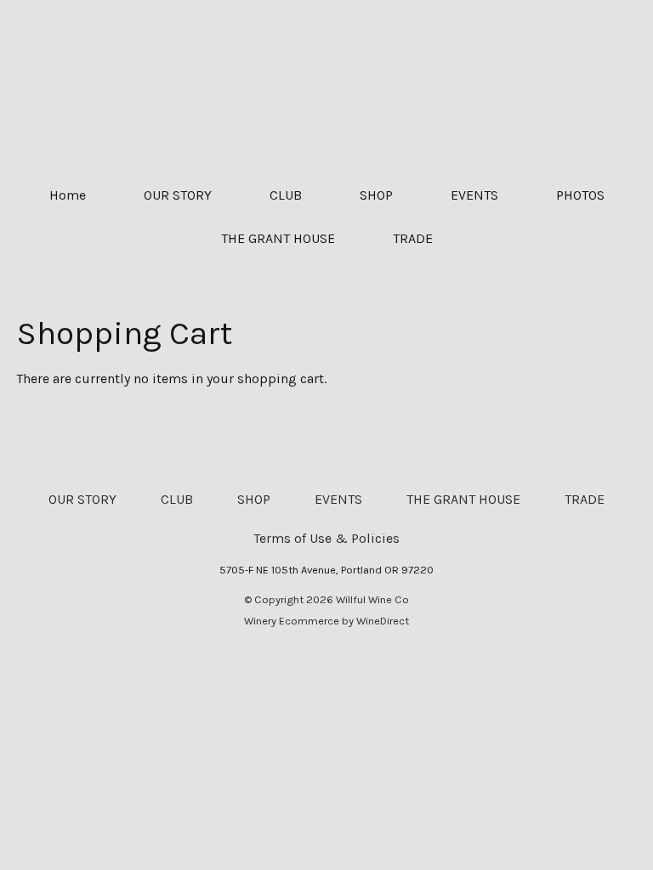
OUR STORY (178, 195)
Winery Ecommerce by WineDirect (326, 620)
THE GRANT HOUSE (278, 238)
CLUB (286, 195)
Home (67, 195)
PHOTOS (580, 195)
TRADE (413, 238)
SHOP (376, 195)
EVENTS (474, 195)
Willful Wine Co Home (326, 86)
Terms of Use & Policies (326, 538)
